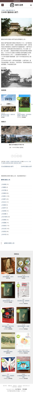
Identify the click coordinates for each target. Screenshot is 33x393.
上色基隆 (3, 220)
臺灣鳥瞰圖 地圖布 (8, 351)
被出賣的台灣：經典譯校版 (23, 301)
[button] (2, 5)
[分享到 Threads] (18, 156)
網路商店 (15, 385)
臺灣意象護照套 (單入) (8, 301)
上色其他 (3, 231)
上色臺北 (3, 196)
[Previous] (1, 107)
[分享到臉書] (12, 156)
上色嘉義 (3, 222)
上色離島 (3, 187)
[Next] (32, 107)
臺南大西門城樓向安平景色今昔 (16, 144)
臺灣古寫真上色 (12, 10)
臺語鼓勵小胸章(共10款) (23, 276)
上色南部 (3, 10)
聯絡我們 (19, 387)
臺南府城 (8, 163)
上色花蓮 (3, 190)
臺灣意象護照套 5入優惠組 (23, 326)
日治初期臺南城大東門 (7, 166)
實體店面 (10, 385)
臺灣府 (12, 163)
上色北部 (3, 228)
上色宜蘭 (3, 214)
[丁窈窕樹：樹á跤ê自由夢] (23, 340)
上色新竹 (3, 208)
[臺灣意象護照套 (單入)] (8, 290)
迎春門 (19, 163)
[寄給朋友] (20, 156)
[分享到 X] (15, 156)
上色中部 (3, 234)
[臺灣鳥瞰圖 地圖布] (8, 340)
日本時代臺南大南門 (26, 166)
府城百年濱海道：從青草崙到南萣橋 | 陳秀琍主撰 (24, 115)
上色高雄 (3, 184)
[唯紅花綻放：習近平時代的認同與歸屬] (8, 315)
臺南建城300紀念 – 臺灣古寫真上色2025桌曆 (8, 115)
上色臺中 (3, 199)
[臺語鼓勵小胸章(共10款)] (23, 266)
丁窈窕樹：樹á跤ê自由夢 (23, 351)
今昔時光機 (14, 387)
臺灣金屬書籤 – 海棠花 (8, 276)
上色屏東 (3, 211)
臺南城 (4, 163)
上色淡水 (3, 202)
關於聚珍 (5, 385)
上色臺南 (7, 10)
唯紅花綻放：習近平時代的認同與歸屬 (8, 326)
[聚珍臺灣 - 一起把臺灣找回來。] (16, 5)
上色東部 (3, 205)
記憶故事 (20, 385)
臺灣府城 (16, 163)
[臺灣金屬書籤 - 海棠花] (8, 266)
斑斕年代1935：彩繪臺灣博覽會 (8, 376)
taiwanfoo (26, 161)
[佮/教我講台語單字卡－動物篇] (23, 365)
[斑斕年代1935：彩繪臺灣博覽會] (8, 365)
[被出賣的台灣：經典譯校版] (23, 290)
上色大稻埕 (4, 217)
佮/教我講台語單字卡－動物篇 (23, 376)
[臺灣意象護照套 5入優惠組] (23, 315)
